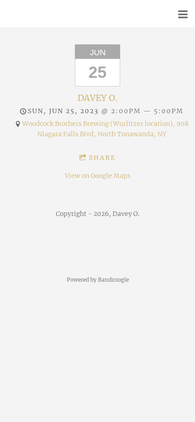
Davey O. (97, 97)
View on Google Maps (98, 176)
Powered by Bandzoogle (98, 280)
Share (102, 157)
